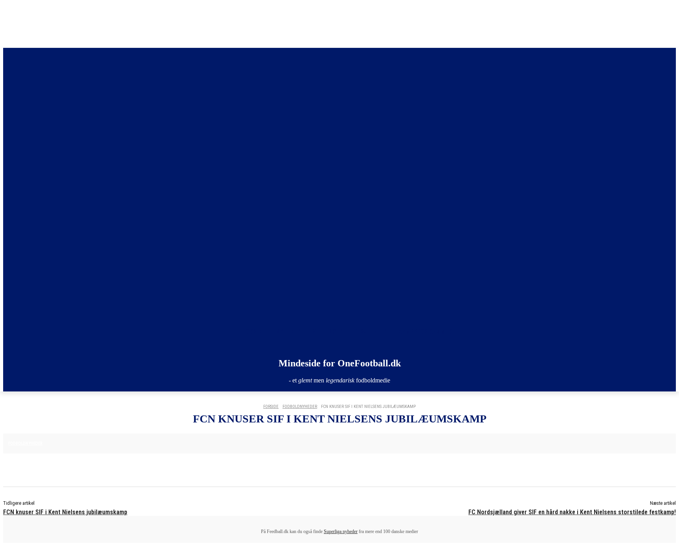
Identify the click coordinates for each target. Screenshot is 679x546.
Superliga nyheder (341, 531)
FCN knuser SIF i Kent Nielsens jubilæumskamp (65, 512)
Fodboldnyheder (300, 406)
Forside (271, 406)
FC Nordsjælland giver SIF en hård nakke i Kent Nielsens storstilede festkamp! (572, 512)
